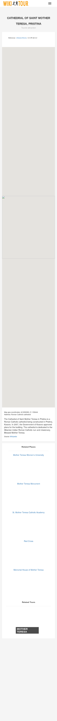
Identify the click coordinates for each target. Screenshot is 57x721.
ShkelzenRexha (21, 38)
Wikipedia (13, 436)
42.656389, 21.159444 (29, 412)
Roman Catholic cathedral (21, 414)
